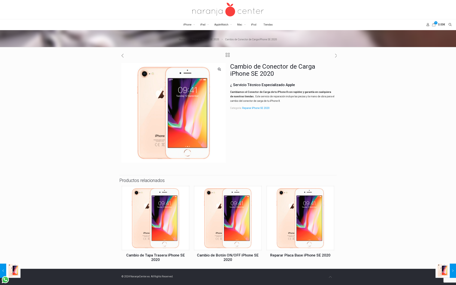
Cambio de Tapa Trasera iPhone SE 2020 (155, 257)
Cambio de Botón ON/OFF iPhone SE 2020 (228, 257)
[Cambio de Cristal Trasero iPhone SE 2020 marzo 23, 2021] (446, 271)
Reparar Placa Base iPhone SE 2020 (300, 255)
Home (182, 39)
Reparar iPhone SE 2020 (205, 39)
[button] (219, 69)
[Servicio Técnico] (228, 9)
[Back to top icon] (330, 277)
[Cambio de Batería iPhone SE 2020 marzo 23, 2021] (10, 271)
